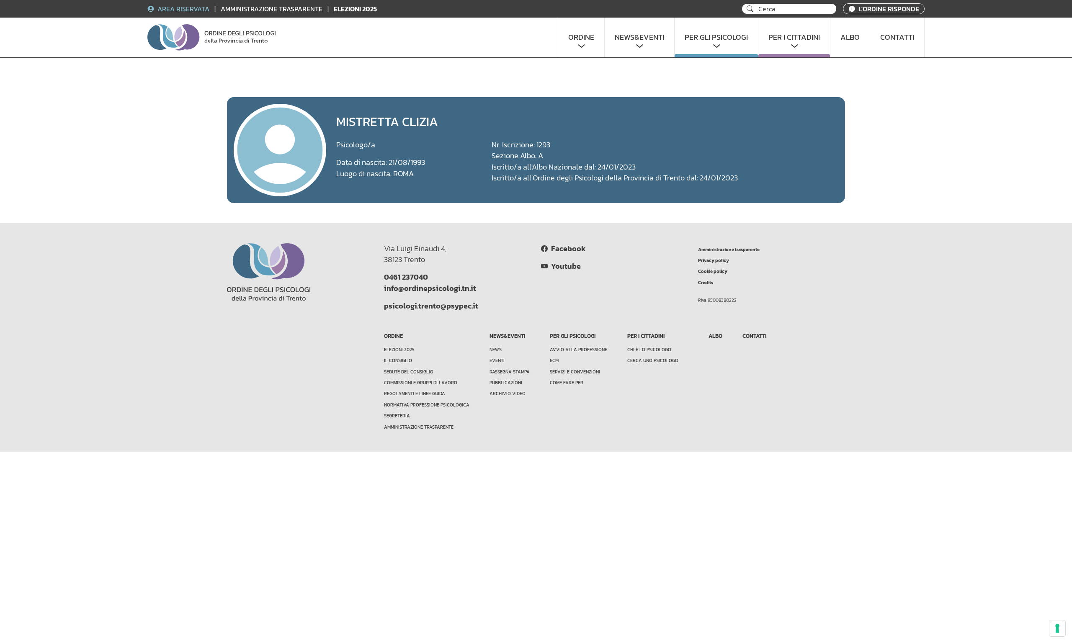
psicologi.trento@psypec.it (431, 306)
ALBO (850, 37)
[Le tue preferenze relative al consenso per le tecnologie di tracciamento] (1057, 628)
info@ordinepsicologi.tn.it (430, 288)
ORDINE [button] (581, 37)
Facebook (566, 248)
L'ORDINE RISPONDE (888, 9)
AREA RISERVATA (183, 9)
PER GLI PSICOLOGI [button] (716, 37)
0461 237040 (406, 277)
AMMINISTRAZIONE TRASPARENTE (272, 9)
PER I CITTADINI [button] (794, 37)
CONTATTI (897, 37)
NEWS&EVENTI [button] (639, 37)
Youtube (564, 266)
